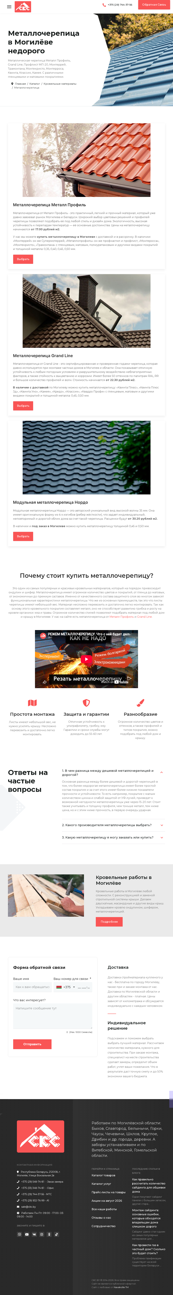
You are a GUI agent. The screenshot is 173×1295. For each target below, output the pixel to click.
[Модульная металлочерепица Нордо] (87, 457)
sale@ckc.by (28, 1206)
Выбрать (23, 259)
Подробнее (109, 921)
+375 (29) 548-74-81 (32, 1181)
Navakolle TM (121, 1287)
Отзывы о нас (101, 1217)
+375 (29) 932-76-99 (32, 1200)
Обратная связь (154, 4)
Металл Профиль (121, 616)
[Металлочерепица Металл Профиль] (87, 160)
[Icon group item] (19, 1234)
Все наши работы (104, 1209)
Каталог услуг (101, 1183)
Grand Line (144, 616)
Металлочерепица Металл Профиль (49, 204)
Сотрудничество (104, 1226)
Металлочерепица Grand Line (43, 355)
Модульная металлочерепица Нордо (50, 502)
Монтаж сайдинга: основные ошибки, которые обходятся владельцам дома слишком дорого (146, 1218)
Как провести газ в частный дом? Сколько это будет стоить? (148, 1249)
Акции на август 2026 (107, 1200)
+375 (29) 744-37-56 (119, 4)
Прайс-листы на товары (109, 1192)
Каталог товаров (103, 1175)
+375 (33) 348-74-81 (32, 1188)
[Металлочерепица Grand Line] (87, 311)
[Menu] (9, 7)
